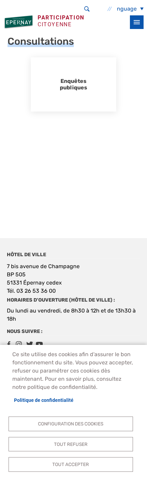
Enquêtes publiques (73, 84)
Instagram (19, 344)
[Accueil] (19, 22)
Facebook (8, 344)
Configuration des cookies (70, 423)
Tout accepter (70, 464)
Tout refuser (71, 444)
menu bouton (137, 22)
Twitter (29, 344)
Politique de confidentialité (44, 400)
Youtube (39, 344)
